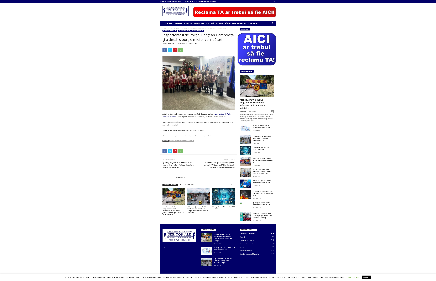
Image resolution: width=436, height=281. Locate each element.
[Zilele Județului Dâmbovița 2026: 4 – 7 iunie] (223, 196)
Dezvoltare (199, 23)
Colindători (173, 141)
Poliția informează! (197, 31)
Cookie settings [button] (353, 277)
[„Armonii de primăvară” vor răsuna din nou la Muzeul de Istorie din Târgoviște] (245, 194)
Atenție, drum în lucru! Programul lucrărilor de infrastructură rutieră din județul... (252, 104)
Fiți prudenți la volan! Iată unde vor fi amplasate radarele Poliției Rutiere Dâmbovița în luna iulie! (198, 210)
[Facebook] (274, 1)
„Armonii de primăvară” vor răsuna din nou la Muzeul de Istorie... (263, 193)
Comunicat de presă (173, 28)
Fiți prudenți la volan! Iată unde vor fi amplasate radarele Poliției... (262, 138)
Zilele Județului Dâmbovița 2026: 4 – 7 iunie (223, 208)
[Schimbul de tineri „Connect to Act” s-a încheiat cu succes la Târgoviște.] (245, 161)
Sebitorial (168, 23)
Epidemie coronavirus (247, 240)
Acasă (164, 28)
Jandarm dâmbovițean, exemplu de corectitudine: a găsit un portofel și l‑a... (262, 171)
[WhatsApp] (180, 50)
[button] (272, 23)
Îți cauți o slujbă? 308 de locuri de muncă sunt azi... (262, 126)
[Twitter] (170, 50)
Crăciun (181, 141)
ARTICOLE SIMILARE (170, 185)
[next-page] (234, 185)
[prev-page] (231, 185)
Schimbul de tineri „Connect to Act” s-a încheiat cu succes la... (262, 160)
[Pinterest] (175, 50)
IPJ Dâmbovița (189, 141)
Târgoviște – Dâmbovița (235, 23)
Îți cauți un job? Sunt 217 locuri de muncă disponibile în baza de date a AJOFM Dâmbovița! (178, 164)
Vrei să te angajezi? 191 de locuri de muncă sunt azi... (262, 182)
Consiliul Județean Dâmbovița (249, 254)
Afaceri (178, 23)
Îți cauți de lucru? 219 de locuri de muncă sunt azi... (262, 204)
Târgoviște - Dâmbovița (169, 31)
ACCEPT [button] (366, 277)
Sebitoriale (171, 43)
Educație (188, 23)
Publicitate (253, 23)
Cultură (210, 23)
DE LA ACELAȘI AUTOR (186, 185)
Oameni (219, 23)
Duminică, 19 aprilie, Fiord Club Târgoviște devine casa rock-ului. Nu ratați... (262, 216)
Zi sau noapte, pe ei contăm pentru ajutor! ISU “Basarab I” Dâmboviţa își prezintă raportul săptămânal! (219, 164)
